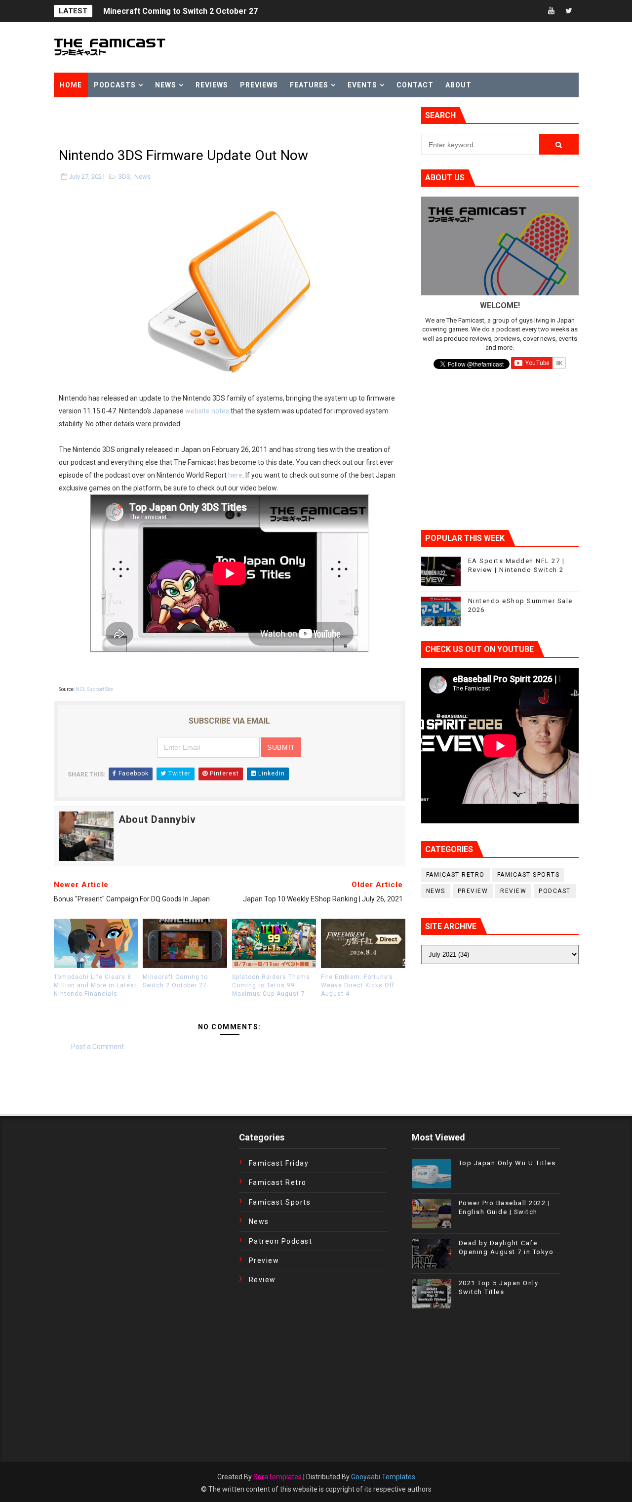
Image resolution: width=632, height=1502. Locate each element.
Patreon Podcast (281, 1241)
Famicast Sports (528, 874)
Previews (259, 85)
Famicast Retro (455, 874)
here (235, 475)
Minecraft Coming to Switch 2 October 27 (180, 11)
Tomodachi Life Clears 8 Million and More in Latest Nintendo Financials (95, 985)
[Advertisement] (169, 122)
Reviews (212, 85)
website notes (207, 411)
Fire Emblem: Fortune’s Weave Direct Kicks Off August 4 (358, 985)
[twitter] (568, 11)
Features (309, 85)
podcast (555, 891)
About (458, 85)
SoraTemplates (277, 1477)
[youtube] (551, 11)
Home (71, 85)
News (165, 85)
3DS (124, 176)
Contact (415, 85)
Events (362, 85)
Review (513, 891)
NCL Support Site (94, 689)
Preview (473, 891)
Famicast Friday (279, 1163)
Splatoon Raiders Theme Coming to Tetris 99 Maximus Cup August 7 (271, 985)
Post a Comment (97, 1047)
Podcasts (115, 85)
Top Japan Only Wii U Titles (507, 1163)
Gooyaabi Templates (383, 1477)
